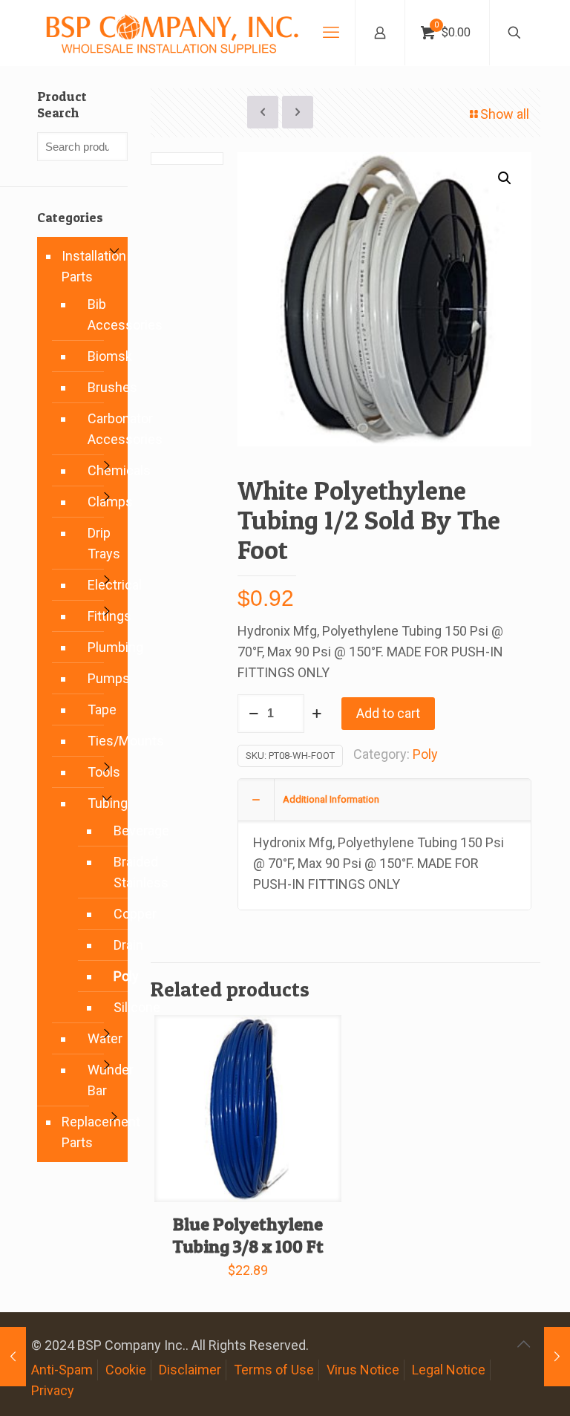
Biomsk (100, 356)
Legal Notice (448, 1369)
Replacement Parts (91, 1132)
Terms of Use (274, 1369)
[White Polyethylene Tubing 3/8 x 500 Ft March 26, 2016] (13, 1356)
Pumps (100, 678)
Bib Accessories (100, 314)
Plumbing (100, 647)
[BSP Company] (171, 32)
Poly (425, 754)
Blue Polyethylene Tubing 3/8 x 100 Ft (248, 1235)
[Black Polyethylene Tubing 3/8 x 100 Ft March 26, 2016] (557, 1356)
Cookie (125, 1369)
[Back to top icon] (523, 1344)
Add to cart (388, 713)
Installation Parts (91, 266)
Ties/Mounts (100, 740)
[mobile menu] (331, 32)
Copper (112, 914)
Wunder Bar (100, 1080)
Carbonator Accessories (100, 429)
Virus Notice (363, 1369)
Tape (100, 709)
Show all (504, 114)
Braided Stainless (112, 872)
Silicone (112, 1007)
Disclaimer (190, 1369)
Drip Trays (100, 543)
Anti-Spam (62, 1369)
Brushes (100, 387)
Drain (112, 945)
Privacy (52, 1390)
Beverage (112, 830)
